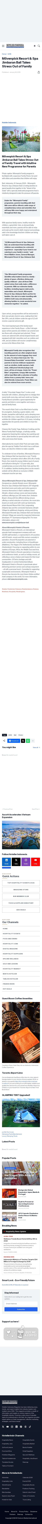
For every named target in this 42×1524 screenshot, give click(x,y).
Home (4, 54)
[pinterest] (21, 1427)
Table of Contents (29, 1496)
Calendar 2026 (28, 1477)
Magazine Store (21, 890)
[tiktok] (30, 1427)
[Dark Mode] (35, 46)
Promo (21, 735)
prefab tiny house (8, 1132)
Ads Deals (21, 910)
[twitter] (3, 1427)
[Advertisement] (21, 21)
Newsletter (5, 1488)
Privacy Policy (23, 1511)
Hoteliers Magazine (8, 1455)
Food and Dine (7, 1451)
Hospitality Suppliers (13, 954)
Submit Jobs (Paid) (8, 1496)
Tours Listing (27, 1500)
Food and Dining (10, 939)
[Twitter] (23, 741)
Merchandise (6, 1492)
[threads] (25, 1427)
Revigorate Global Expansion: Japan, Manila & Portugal (28, 1192)
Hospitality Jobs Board (30, 1458)
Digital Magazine (10, 949)
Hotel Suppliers (28, 1451)
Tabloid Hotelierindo (9, 1458)
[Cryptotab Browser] (6, 868)
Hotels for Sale (7, 1500)
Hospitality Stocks (28, 1485)
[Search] (39, 46)
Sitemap (25, 1462)
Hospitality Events (11, 933)
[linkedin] (16, 1427)
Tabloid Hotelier (10, 979)
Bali (15, 735)
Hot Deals (7, 989)
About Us (14, 1511)
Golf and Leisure (10, 964)
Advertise (5, 1477)
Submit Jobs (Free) (29, 1492)
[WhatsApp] (28, 741)
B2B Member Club (21, 896)
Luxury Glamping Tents (9, 1136)
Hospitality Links (7, 1481)
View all (35, 747)
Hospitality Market (12, 969)
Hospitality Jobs (10, 944)
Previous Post (7, 809)
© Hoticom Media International (26, 1518)
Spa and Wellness (10, 959)
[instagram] (12, 1427)
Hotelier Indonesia (9, 122)
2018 (9, 54)
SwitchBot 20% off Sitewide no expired (15, 1285)
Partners (12, 1514)
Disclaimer (33, 1511)
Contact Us (28, 1514)
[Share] (38, 72)
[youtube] (8, 1427)
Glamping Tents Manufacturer (12, 1134)
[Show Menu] (3, 46)
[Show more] (33, 741)
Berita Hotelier (10, 974)
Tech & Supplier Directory (21, 903)
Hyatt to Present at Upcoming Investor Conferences (26, 1204)
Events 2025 (27, 1481)
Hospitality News (7, 1440)
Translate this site (7, 1462)
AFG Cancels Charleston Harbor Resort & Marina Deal (28, 1215)
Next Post (35, 809)
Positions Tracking (28, 1488)
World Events (6, 1485)
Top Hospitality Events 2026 (21, 883)
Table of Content (7, 1466)
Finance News (9, 984)
